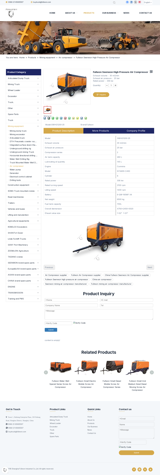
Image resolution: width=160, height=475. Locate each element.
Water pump (15, 169)
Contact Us (91, 433)
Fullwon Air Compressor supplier (86, 275)
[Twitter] (135, 2)
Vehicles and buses (16, 209)
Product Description (63, 130)
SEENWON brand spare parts (21, 263)
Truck (10, 120)
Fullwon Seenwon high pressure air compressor (66, 279)
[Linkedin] (131, 2)
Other (10, 108)
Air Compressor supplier (56, 275)
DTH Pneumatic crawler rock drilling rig (25, 141)
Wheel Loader (14, 90)
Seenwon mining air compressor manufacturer (66, 284)
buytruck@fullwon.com (42, 2)
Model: (48, 124)
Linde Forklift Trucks (17, 239)
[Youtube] (139, 2)
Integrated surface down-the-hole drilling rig (25, 145)
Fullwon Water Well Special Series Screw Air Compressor (60, 384)
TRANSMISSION (15, 293)
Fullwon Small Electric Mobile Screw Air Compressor (86, 384)
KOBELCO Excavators (17, 227)
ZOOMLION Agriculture (18, 251)
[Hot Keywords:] (114, 2)
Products (90, 423)
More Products (100, 130)
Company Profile (136, 130)
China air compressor (102, 279)
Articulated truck (17, 138)
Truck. (11, 102)
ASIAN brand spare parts (19, 275)
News (89, 430)
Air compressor (17, 166)
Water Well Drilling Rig (19, 159)
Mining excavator (17, 134)
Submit (51, 330)
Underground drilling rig (20, 148)
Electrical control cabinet (21, 176)
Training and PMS (16, 299)
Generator (14, 173)
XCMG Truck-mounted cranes (21, 191)
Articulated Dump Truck (18, 78)
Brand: (83, 124)
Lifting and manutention (18, 215)
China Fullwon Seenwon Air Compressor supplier (127, 275)
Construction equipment (18, 185)
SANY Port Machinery (18, 245)
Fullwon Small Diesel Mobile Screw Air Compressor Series (112, 384)
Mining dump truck (18, 131)
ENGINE (11, 287)
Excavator (12, 96)
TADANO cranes (15, 257)
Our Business (92, 427)
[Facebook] (127, 2)
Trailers (11, 203)
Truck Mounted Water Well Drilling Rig (25, 162)
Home (89, 417)
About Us (91, 420)
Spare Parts (13, 114)
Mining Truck (14, 84)
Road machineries (16, 197)
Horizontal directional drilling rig (24, 155)
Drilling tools (15, 180)
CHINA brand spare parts (19, 281)
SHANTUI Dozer (15, 233)
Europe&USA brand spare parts (22, 269)
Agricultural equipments (18, 221)
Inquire (102, 94)
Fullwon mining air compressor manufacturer (111, 284)
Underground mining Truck (22, 152)
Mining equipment (16, 126)
